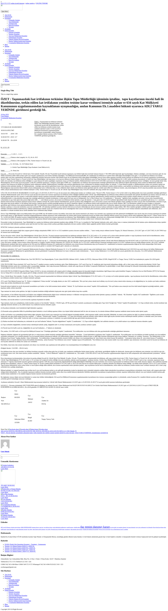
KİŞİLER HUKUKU (7, 511)
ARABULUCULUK (7, 467)
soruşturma (67, 529)
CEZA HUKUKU (6, 501)
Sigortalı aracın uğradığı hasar (58, 529)
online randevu (30, 3)
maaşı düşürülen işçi (11, 529)
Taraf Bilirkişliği (14, 22)
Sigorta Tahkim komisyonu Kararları (20, 41)
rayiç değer (48, 529)
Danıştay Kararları (14, 32)
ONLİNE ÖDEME (42, 3)
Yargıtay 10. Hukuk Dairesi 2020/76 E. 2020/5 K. (20, 548)
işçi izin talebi (113, 527)
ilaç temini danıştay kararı (95, 526)
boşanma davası (35, 527)
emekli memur (70, 527)
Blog (6, 44)
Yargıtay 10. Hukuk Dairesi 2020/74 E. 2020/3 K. (20, 549)
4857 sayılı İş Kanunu (6, 527)
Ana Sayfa (8, 15)
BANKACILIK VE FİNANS (10, 490)
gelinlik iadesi (77, 527)
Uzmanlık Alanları (14, 20)
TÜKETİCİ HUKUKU (8, 517)
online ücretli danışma (17, 3)
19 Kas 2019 (5, 114)
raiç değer (30, 529)
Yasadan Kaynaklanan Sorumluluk (90, 529)
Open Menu (5, 11)
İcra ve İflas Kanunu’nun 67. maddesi (119, 529)
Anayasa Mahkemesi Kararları (18, 36)
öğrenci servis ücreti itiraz (104, 529)
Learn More (4, 469)
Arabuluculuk (13, 23)
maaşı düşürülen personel (21, 529)
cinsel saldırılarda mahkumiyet (59, 527)
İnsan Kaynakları (14, 25)
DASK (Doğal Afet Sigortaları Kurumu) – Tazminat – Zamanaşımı (25, 544)
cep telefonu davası (48, 527)
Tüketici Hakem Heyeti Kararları (19, 39)
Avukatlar (8, 29)
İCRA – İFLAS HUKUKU (9, 496)
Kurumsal (8, 18)
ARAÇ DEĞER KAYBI (26, 527)
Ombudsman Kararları (15, 37)
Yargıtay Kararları (14, 34)
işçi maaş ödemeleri (131, 527)
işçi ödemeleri (149, 527)
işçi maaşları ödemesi (121, 527)
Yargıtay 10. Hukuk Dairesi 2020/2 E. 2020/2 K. (20, 546)
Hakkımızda (8, 16)
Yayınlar (11, 27)
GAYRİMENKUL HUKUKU (10, 506)
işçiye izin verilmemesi (141, 527)
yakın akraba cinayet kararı (76, 529)
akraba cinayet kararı (16, 527)
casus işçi (41, 527)
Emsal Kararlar (9, 30)
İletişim (7, 46)
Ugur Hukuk (5, 116)
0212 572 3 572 (5, 3)
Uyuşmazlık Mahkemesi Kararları (19, 43)
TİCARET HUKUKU (8, 485)
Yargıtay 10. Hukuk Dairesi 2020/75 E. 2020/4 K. (20, 551)
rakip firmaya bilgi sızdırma (39, 529)
